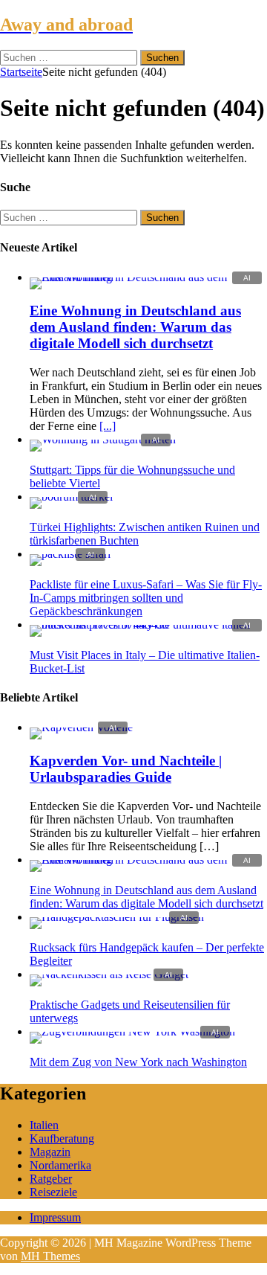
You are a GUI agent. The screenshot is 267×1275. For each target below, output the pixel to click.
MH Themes (50, 1256)
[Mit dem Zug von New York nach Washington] (132, 1031)
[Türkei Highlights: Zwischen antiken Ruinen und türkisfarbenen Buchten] (71, 496)
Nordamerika (60, 1165)
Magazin (50, 1152)
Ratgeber (51, 1178)
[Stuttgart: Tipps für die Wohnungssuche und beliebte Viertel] (103, 439)
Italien (44, 1125)
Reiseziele (53, 1192)
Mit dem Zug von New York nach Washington (138, 1062)
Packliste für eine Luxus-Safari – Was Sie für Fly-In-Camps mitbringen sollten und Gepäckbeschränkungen (146, 597)
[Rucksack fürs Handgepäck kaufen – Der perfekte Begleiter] (117, 917)
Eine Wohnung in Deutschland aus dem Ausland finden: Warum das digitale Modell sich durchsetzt (135, 327)
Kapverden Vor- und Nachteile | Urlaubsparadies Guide (126, 769)
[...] (107, 426)
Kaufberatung (62, 1138)
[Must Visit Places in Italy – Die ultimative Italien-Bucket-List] (148, 624)
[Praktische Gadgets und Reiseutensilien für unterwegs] (109, 974)
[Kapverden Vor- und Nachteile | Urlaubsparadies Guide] (81, 727)
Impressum (55, 1217)
